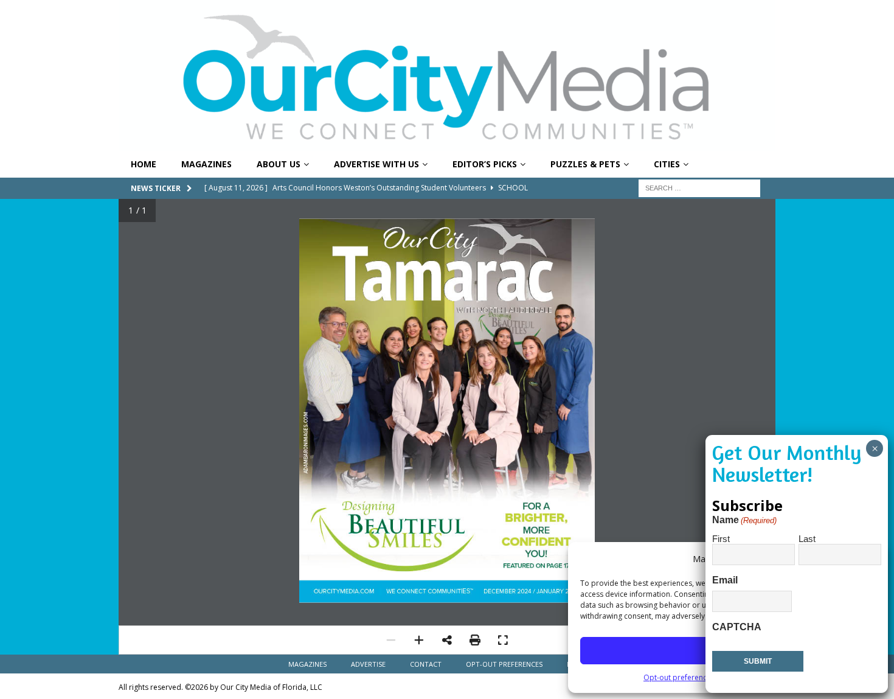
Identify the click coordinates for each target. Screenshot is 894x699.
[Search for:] (699, 187)
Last (807, 539)
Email (725, 580)
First (721, 539)
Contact (426, 664)
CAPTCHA (736, 627)
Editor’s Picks (484, 164)
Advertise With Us (376, 164)
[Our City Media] (447, 144)
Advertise (368, 664)
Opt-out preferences (679, 677)
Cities (667, 164)
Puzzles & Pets (585, 164)
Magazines (206, 164)
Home (143, 164)
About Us (278, 164)
